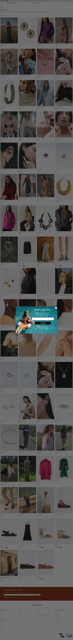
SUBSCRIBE (43, 323)
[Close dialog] (56, 308)
